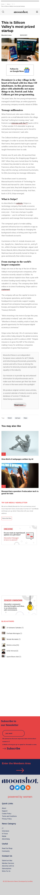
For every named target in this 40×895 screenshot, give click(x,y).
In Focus (5, 834)
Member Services (8, 863)
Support (4, 811)
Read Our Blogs (7, 848)
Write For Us (6, 871)
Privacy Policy (7, 819)
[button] (3, 12)
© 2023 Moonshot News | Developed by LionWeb (18, 881)
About (4, 808)
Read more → (20, 405)
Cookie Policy (6, 814)
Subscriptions (6, 868)
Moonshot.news (6, 35)
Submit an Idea (7, 860)
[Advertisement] (20, 570)
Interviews (5, 831)
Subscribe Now (6, 518)
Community (6, 851)
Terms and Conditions (9, 816)
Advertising (6, 839)
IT (2, 828)
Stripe (25, 418)
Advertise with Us (8, 866)
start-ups (17, 418)
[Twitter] (17, 787)
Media (4, 836)
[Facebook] (12, 787)
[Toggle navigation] (32, 11)
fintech (10, 418)
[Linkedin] (22, 787)
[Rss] (28, 787)
